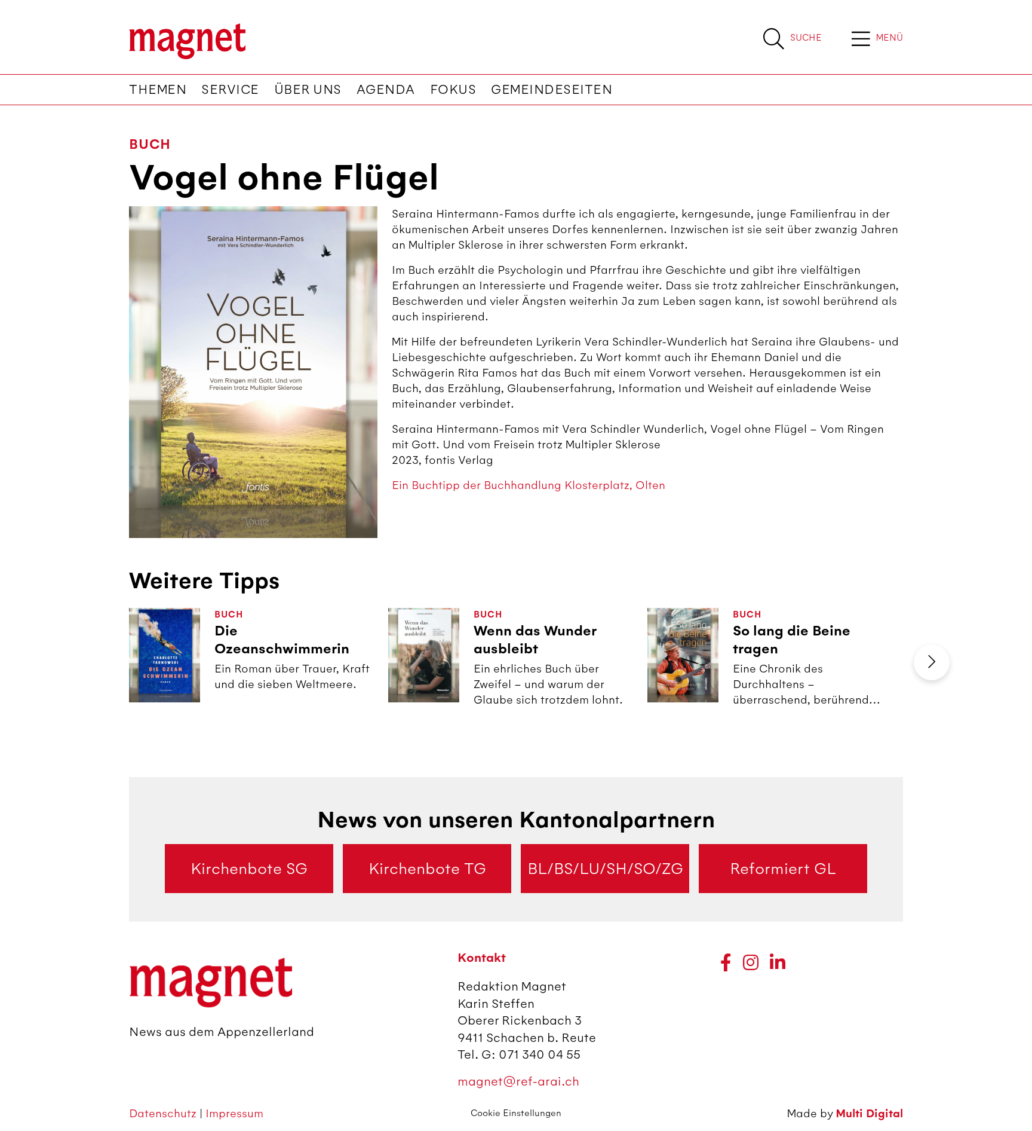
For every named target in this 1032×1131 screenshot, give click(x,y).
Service (230, 89)
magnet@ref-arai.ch (518, 1081)
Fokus (453, 89)
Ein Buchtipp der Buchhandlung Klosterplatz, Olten (528, 485)
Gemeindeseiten (551, 89)
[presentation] (932, 662)
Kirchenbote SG (249, 868)
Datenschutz (164, 1113)
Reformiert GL (783, 868)
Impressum (234, 1113)
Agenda (386, 89)
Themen (157, 89)
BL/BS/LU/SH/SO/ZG (605, 868)
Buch (150, 144)
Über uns (308, 89)
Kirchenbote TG (427, 868)
